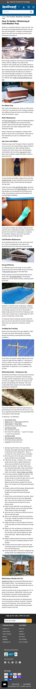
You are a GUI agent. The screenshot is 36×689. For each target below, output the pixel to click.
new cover (22, 152)
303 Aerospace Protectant (13, 438)
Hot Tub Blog (22, 639)
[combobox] (18, 12)
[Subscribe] (29, 621)
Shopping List (6, 642)
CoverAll (7, 442)
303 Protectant (22, 189)
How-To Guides (23, 642)
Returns (5, 636)
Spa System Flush (10, 120)
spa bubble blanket (16, 276)
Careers (21, 631)
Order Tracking (7, 634)
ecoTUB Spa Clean (21, 187)
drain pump (18, 422)
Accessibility (27, 684)
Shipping (5, 639)
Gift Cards (22, 636)
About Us (21, 628)
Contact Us (6, 628)
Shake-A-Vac (9, 422)
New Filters (18, 424)
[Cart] (28, 7)
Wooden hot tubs (7, 581)
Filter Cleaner (9, 424)
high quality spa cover (10, 271)
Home (4, 16)
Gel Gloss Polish (10, 436)
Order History (6, 631)
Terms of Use (15, 684)
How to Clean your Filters (25, 472)
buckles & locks (6, 180)
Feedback (22, 634)
